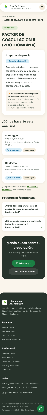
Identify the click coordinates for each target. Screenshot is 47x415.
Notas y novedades (10, 365)
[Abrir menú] (42, 7)
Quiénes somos (9, 353)
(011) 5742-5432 (13, 150)
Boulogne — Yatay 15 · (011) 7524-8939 (19, 387)
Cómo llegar (29, 150)
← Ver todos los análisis (23, 271)
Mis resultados (8, 331)
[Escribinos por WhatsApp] (40, 408)
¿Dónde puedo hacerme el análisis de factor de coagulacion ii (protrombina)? (23, 224)
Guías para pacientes (11, 361)
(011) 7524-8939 (13, 178)
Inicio (4, 16)
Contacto (6, 369)
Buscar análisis (8, 327)
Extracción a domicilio (11, 339)
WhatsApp (25, 263)
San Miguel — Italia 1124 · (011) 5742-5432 (20, 383)
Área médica (7, 357)
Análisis (11, 16)
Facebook (27, 392)
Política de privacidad (10, 410)
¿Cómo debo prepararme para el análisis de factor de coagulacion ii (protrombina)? (23, 209)
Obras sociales (8, 335)
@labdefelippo (11, 392)
